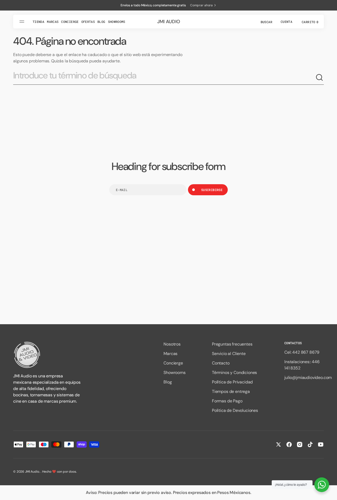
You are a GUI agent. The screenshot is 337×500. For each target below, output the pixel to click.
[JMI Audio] (47, 355)
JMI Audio (32, 471)
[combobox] (164, 77)
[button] (266, 21)
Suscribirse (211, 190)
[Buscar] (319, 77)
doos (72, 471)
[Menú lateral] (22, 21)
